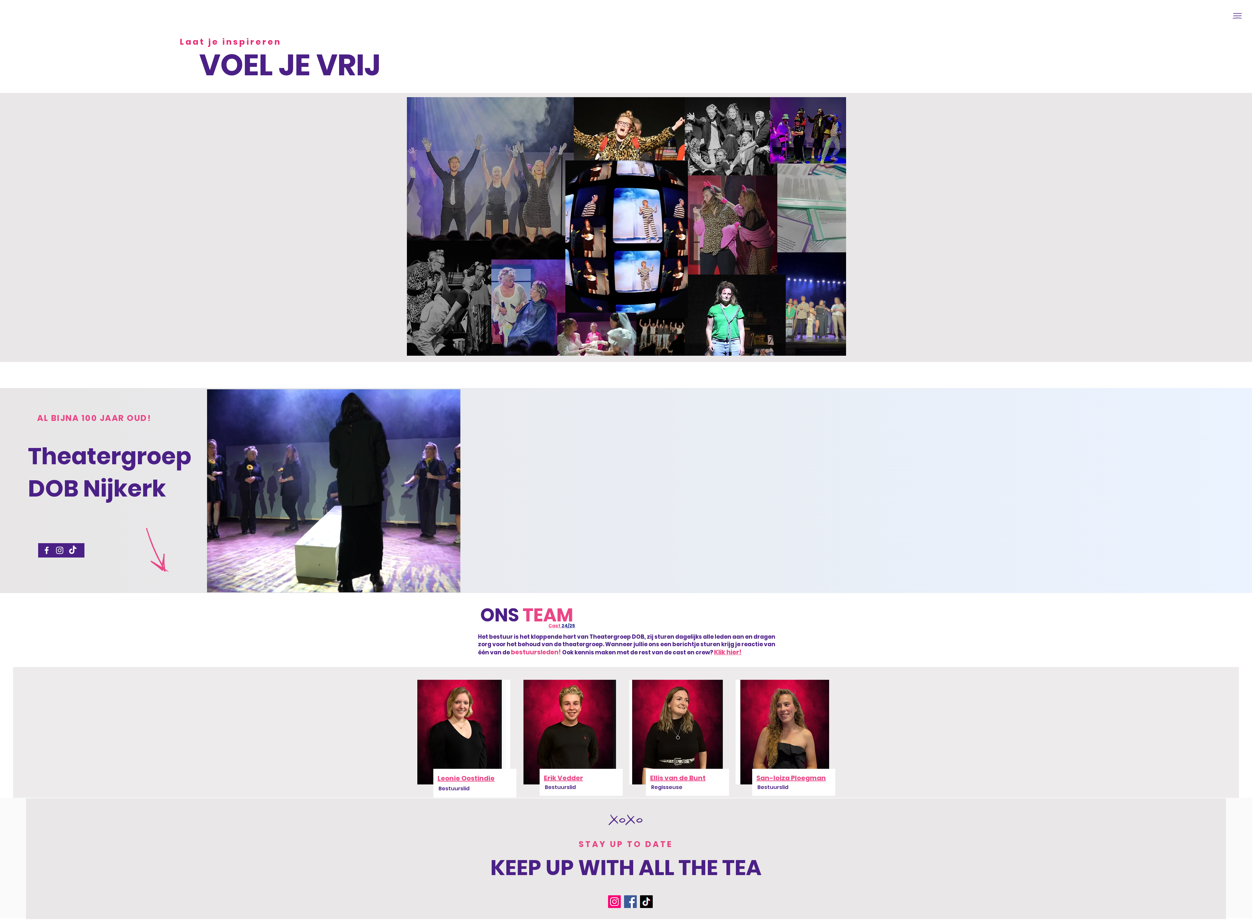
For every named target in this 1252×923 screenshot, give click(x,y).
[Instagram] (60, 550)
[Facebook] (47, 550)
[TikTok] (73, 550)
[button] (1237, 16)
